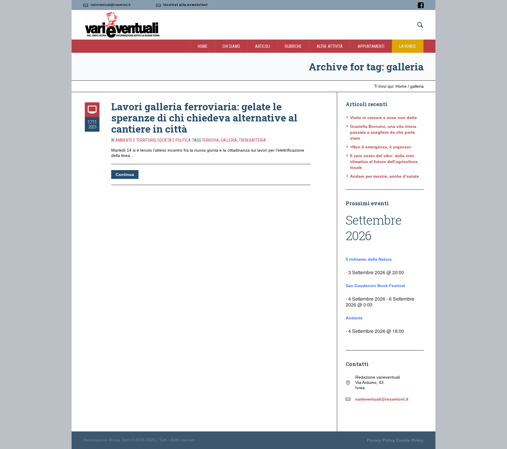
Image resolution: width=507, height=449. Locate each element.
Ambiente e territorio (135, 140)
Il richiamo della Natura (369, 259)
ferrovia (210, 140)
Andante (354, 318)
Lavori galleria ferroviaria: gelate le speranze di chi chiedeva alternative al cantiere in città (204, 117)
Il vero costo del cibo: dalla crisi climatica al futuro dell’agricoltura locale (384, 161)
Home (401, 86)
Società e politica (174, 140)
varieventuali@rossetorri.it (110, 4)
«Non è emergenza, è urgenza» (380, 147)
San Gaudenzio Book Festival (375, 285)
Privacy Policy (381, 440)
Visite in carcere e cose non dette (383, 117)
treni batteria (252, 140)
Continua (125, 174)
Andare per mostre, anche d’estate (384, 176)
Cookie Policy (410, 440)
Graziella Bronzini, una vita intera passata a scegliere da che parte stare (383, 132)
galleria (229, 140)
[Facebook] (421, 5)
